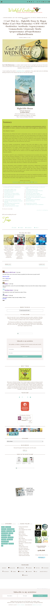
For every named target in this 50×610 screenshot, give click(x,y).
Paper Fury (21, 545)
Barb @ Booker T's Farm (32, 192)
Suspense (4, 539)
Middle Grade (5, 533)
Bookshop (27, 182)
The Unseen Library (9, 197)
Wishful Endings (21, 604)
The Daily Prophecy (23, 535)
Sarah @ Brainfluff (8, 192)
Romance (39, 17)
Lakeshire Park (21, 71)
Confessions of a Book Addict (11, 193)
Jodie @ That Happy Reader (33, 193)
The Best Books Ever (23, 546)
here (31, 68)
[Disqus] (25, 285)
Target (35, 182)
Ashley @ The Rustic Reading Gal (12, 187)
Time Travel (9, 539)
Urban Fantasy (5, 541)
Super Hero (10, 537)
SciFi (9, 535)
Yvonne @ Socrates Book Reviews (34, 190)
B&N (32, 182)
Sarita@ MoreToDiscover (10, 190)
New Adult (4, 535)
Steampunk (4, 537)
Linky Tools (39, 210)
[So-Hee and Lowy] (8, 435)
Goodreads (16, 182)
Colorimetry (21, 531)
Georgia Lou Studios (36, 604)
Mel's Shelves (22, 538)
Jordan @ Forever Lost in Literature (34, 204)
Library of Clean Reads (24, 554)
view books (30, 422)
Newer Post (8, 264)
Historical (33, 17)
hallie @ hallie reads (9, 196)
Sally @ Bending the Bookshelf (11, 203)
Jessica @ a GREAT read (10, 189)
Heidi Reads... (22, 532)
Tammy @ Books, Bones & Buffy (12, 194)
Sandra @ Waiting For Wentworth (34, 194)
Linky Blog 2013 (45, 210)
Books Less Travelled (9, 204)
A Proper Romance (7, 17)
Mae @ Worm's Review (31, 203)
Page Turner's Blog (23, 551)
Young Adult (4, 543)
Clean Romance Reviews (24, 555)
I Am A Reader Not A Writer (25, 529)
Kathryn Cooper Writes (24, 552)
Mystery (11, 533)
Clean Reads (27, 17)
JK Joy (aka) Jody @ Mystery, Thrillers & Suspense (35, 198)
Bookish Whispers (30, 200)
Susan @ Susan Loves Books (33, 199)
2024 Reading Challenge (25, 415)
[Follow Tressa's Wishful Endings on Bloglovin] (41, 558)
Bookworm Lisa (22, 541)
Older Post (42, 264)
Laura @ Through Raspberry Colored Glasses (13, 201)
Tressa (23, 417)
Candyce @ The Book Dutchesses (12, 199)
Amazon (22, 182)
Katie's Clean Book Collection (25, 539)
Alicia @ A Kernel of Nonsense (33, 196)
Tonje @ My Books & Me (32, 189)
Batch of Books (22, 534)
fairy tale (11, 543)
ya (2, 545)
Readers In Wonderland (24, 549)
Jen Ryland (21, 528)
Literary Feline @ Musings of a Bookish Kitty (35, 188)
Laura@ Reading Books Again (11, 205)
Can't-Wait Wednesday (18, 17)
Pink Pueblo (28, 601)
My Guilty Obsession (23, 548)
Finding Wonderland (23, 526)
